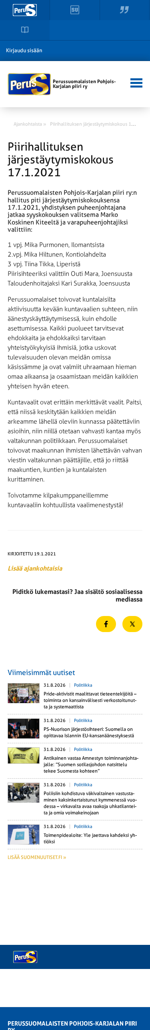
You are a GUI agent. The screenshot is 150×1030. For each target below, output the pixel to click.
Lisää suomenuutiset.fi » (37, 857)
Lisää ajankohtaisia (35, 568)
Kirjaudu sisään (24, 50)
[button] (135, 82)
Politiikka (83, 685)
